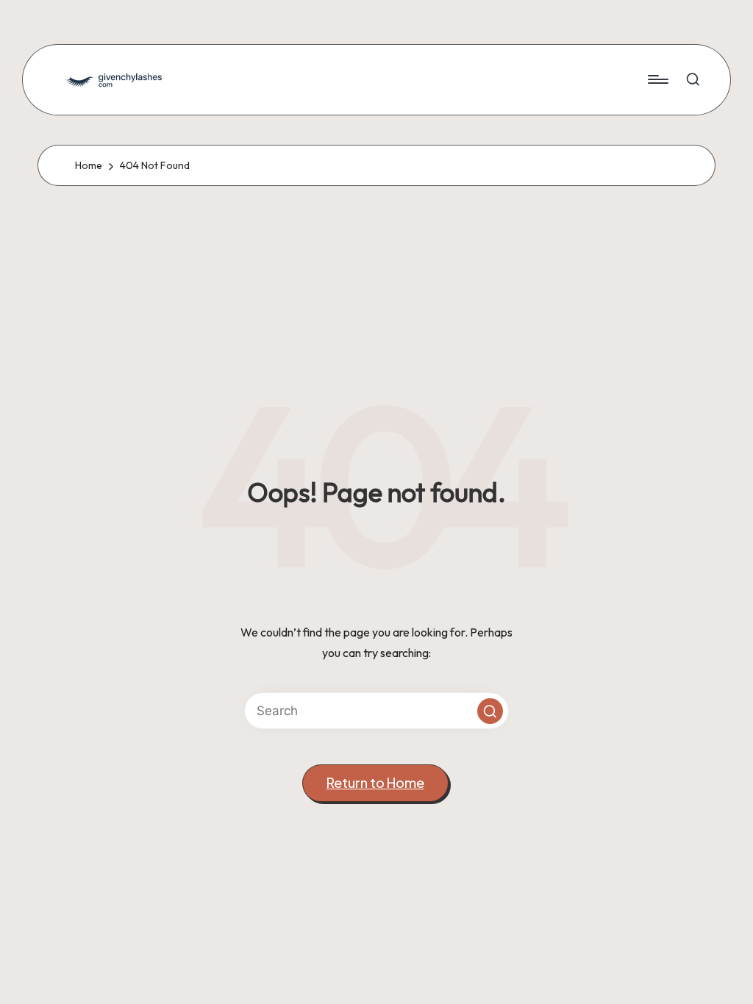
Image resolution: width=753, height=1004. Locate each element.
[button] (490, 711)
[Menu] (657, 79)
